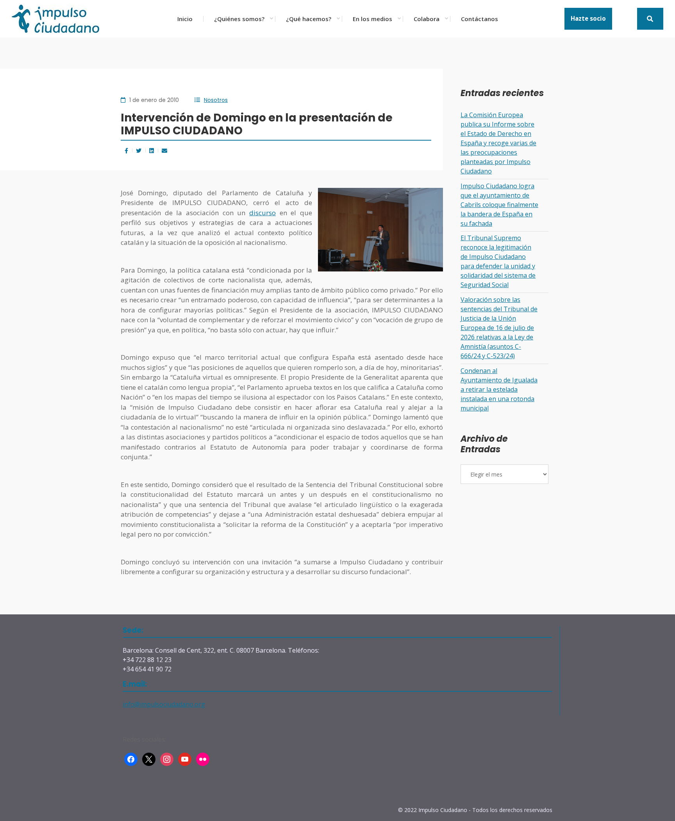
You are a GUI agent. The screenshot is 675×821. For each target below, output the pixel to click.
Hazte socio (588, 18)
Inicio (185, 18)
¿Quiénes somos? (239, 18)
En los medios (372, 18)
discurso (262, 212)
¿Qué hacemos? (308, 18)
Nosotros (216, 100)
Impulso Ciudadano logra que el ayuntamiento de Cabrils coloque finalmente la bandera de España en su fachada (499, 205)
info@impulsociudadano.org (164, 704)
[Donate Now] (650, 19)
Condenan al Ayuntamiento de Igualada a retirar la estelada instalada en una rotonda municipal (499, 389)
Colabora (426, 18)
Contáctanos (479, 18)
